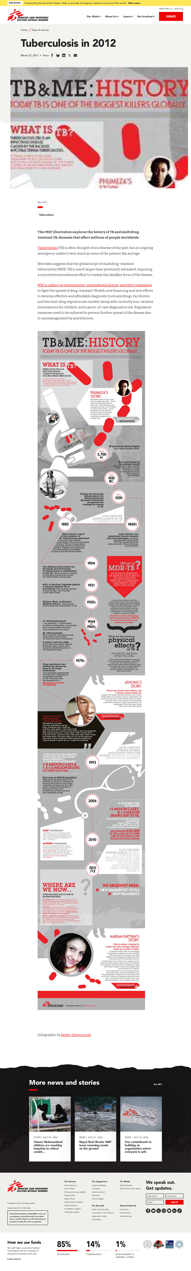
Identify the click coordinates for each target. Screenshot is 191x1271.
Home (24, 30)
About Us (111, 16)
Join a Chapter (98, 1199)
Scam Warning (125, 1216)
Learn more (13, 1259)
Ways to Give (69, 1195)
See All (157, 1084)
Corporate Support (71, 1212)
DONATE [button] (171, 16)
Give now (133, 2)
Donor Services (70, 1185)
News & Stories (40, 30)
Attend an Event (98, 1192)
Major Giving (69, 1199)
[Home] (29, 15)
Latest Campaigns (99, 1185)
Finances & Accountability (74, 1192)
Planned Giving (70, 1205)
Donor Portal (69, 1188)
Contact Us (124, 1209)
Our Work (92, 16)
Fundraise (96, 1188)
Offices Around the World (130, 1188)
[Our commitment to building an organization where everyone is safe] (141, 1129)
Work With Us (165, 8)
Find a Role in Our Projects (102, 1213)
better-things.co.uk (76, 1035)
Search (177, 8)
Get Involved (145, 16)
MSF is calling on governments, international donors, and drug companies (95, 285)
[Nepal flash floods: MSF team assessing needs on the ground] (95, 1129)
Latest (127, 16)
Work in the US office (100, 1209)
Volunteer (96, 1195)
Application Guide (99, 1216)
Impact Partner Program (73, 1202)
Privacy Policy (125, 1213)
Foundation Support (72, 1209)
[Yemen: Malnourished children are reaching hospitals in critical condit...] (50, 1129)
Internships (96, 1219)
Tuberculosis (46, 214)
